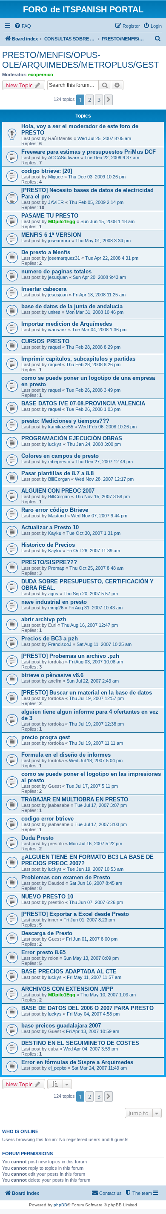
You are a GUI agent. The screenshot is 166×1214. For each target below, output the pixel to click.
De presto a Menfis (45, 252)
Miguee (55, 176)
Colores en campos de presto (60, 456)
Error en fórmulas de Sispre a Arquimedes (77, 1062)
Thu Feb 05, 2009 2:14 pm (96, 202)
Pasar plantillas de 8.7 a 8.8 (57, 473)
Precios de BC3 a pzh (49, 638)
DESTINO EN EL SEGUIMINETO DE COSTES (80, 1043)
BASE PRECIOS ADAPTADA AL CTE (69, 971)
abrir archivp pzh (43, 619)
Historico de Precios (48, 545)
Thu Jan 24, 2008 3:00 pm (94, 444)
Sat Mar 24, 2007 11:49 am (99, 1068)
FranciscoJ (60, 644)
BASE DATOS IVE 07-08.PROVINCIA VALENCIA (83, 403)
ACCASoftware (63, 157)
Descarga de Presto (46, 933)
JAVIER (56, 202)
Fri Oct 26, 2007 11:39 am (93, 550)
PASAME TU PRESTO (49, 215)
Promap (56, 568)
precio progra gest (45, 737)
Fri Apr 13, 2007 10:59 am (92, 1031)
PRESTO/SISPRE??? (49, 562)
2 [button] (89, 99)
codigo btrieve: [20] (46, 171)
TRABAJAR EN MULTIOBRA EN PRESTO (74, 799)
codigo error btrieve (47, 818)
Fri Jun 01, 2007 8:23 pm (89, 919)
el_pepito (57, 1068)
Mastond (57, 515)
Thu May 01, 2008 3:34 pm (103, 240)
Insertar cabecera (43, 289)
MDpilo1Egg (61, 221)
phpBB (60, 1205)
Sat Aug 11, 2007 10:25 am (104, 644)
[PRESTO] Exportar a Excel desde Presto (75, 914)
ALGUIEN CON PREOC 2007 (57, 491)
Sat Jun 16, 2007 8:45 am (95, 883)
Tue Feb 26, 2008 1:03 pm (93, 409)
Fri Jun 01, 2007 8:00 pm (91, 938)
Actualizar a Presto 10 (50, 527)
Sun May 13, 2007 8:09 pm (91, 958)
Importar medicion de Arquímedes (66, 324)
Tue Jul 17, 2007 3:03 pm (100, 824)
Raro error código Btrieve (54, 510)
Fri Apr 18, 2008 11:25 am (99, 294)
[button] (108, 100)
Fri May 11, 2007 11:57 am (94, 977)
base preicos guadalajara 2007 (61, 1025)
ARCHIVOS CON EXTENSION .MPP (67, 989)
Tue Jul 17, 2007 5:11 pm (92, 786)
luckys (55, 444)
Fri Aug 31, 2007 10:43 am (96, 607)
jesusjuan (58, 277)
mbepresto (59, 461)
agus (53, 593)
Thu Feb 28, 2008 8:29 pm (93, 347)
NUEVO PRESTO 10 (47, 896)
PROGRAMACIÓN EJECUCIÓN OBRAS (71, 438)
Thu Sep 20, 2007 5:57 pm (90, 593)
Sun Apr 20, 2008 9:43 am (99, 277)
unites (54, 312)
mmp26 (55, 607)
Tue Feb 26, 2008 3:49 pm (93, 390)
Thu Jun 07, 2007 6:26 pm (96, 902)
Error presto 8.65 (43, 952)
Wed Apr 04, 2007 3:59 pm (90, 1048)
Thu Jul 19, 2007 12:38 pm (96, 723)
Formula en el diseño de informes (66, 755)
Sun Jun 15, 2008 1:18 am (107, 221)
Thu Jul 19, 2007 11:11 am (96, 743)
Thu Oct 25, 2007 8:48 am (96, 568)
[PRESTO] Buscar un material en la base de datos (86, 692)
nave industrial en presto (54, 602)
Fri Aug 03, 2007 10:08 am (96, 661)
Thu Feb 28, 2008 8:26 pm (93, 364)
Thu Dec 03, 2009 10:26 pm (97, 176)
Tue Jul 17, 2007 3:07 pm (100, 805)
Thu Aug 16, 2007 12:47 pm (89, 625)
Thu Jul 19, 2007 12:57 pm (96, 698)
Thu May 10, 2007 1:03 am (108, 994)
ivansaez (57, 329)
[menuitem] (22, 26)
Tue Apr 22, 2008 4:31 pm (111, 258)
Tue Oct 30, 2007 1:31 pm (93, 533)
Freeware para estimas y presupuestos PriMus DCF (88, 152)
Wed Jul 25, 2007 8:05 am (104, 138)
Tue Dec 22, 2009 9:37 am (111, 157)
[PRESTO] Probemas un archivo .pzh (70, 656)
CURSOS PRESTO (45, 341)
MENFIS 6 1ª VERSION (51, 235)
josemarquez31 (64, 258)
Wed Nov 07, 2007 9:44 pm (99, 515)
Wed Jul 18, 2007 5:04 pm (96, 760)
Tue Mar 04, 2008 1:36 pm (99, 329)
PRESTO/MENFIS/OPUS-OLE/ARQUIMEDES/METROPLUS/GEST (80, 59)
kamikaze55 (60, 426)
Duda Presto (37, 838)
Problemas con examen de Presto (65, 877)
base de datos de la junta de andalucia (72, 306)
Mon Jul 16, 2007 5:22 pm (95, 843)
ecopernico (40, 74)
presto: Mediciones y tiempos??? (65, 421)
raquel (54, 347)
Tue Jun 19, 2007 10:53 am (95, 869)
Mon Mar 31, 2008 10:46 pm (94, 312)
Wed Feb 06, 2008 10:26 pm (107, 426)
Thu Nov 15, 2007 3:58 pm (102, 496)
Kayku (54, 533)
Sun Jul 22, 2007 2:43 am (92, 680)
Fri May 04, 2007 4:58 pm (93, 1013)
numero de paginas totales (56, 271)
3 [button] (98, 99)
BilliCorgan (59, 479)
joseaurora (59, 240)
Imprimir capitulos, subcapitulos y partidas (78, 359)
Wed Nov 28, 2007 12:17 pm (104, 479)
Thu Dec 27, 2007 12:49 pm (104, 461)
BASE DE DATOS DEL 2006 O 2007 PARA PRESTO (87, 1008)
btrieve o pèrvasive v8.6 (52, 675)
